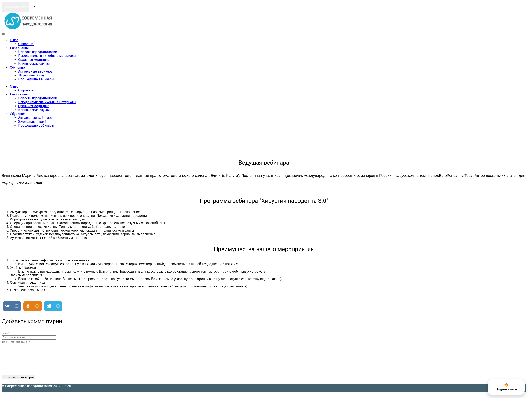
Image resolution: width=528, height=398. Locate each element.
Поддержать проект (15, 6)
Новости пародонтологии (37, 52)
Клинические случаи (34, 64)
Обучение (17, 67)
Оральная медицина (33, 60)
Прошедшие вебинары (36, 79)
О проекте (26, 44)
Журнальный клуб (32, 75)
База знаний (19, 48)
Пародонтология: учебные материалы (47, 56)
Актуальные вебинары (35, 71)
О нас (14, 40)
